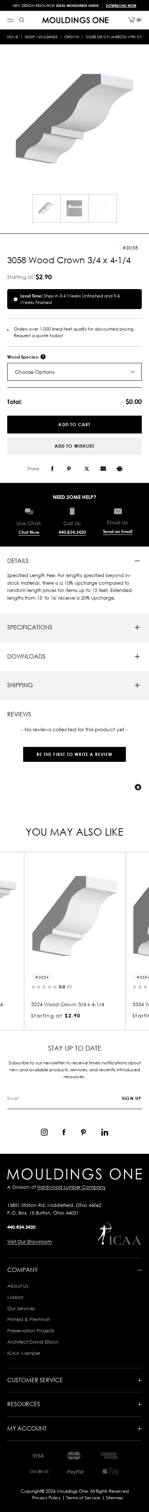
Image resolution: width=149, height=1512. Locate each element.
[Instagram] (44, 1132)
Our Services (21, 1308)
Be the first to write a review (74, 754)
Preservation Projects (30, 1330)
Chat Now (28, 532)
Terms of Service (83, 1497)
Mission (15, 1297)
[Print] (119, 468)
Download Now (121, 5)
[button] (74, 751)
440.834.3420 (72, 532)
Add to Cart (74, 424)
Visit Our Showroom (29, 1241)
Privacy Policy (46, 1497)
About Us (17, 1286)
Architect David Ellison (32, 1342)
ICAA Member (23, 1353)
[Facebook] (52, 468)
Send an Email (117, 531)
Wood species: (23, 357)
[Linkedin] (104, 1132)
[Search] (22, 20)
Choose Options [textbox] (34, 372)
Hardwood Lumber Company (71, 1187)
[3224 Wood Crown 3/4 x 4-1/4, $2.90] (74, 916)
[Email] (103, 469)
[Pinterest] (68, 468)
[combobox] (74, 372)
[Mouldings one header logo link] (75, 20)
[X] (86, 468)
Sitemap (114, 1497)
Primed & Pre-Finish (28, 1319)
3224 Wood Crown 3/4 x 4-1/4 (67, 1004)
